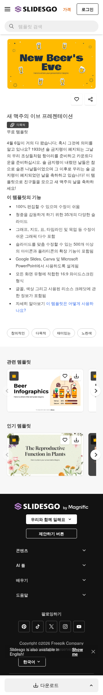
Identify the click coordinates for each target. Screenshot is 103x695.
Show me (77, 651)
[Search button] (11, 26)
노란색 (87, 332)
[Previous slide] (7, 391)
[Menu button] (7, 9)
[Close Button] (93, 651)
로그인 (88, 9)
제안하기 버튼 (51, 533)
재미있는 (64, 332)
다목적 (41, 332)
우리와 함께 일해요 (48, 519)
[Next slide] (95, 391)
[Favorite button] (76, 99)
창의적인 (18, 332)
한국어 (29, 661)
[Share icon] (90, 99)
